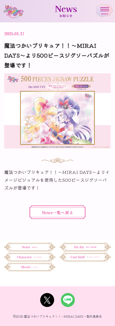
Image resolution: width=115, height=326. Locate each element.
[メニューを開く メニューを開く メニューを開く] (104, 9)
